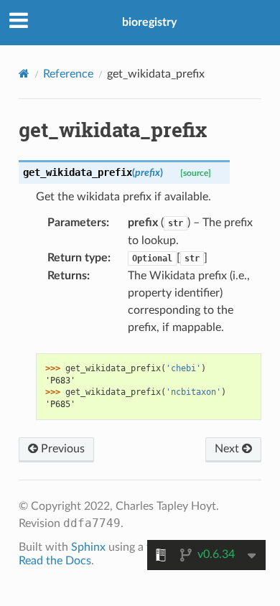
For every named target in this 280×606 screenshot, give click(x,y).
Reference (68, 74)
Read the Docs (55, 561)
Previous (61, 448)
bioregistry (149, 22)
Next (228, 448)
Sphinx (88, 547)
